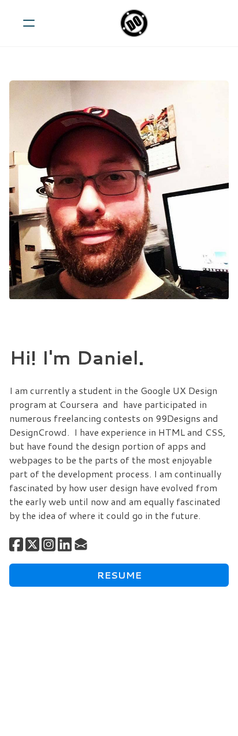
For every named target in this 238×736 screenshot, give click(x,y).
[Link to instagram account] (48, 544)
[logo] (134, 23)
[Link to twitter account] (32, 544)
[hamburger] (29, 23)
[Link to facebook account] (16, 544)
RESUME (119, 575)
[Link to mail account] (81, 544)
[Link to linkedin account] (65, 544)
